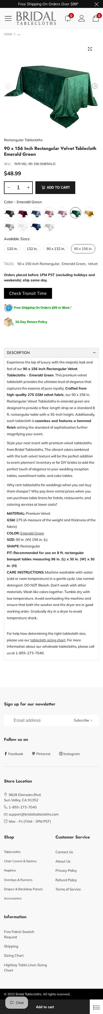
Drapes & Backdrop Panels (23, 889)
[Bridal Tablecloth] (38, 18)
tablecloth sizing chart (47, 640)
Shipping (11, 946)
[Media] (90, 49)
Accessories (13, 898)
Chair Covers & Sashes (20, 861)
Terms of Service (68, 889)
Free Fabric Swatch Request (19, 934)
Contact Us (64, 852)
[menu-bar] (10, 18)
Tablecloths (12, 852)
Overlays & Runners (18, 880)
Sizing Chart (14, 955)
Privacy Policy (66, 870)
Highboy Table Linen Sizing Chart (25, 967)
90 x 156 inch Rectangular (38, 264)
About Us (62, 861)
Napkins (10, 870)
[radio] (9, 212)
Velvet (93, 264)
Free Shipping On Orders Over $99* (48, 4)
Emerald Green (74, 264)
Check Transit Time (28, 293)
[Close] (96, 1006)
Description (18, 352)
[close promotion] (96, 4)
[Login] (82, 18)
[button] (8, 86)
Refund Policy (66, 880)
